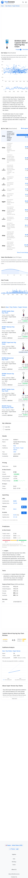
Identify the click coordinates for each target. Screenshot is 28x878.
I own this (7, 427)
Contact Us (14, 877)
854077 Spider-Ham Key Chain (8, 390)
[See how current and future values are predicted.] (26, 488)
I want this (7, 429)
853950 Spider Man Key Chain (8, 312)
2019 (6, 318)
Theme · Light (15, 849)
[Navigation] (24, 2)
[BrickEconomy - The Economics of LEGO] (7, 2)
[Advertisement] (14, 24)
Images (18, 49)
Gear (2, 6)
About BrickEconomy (14, 874)
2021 (6, 397)
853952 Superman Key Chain (9, 343)
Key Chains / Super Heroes (12, 6)
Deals (14, 864)
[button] (12, 59)
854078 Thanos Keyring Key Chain (8, 406)
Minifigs (14, 861)
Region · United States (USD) (14, 845)
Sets (14, 859)
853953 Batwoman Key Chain (8, 359)
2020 (6, 381)
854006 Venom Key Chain (8, 374)
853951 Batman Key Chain (8, 327)
